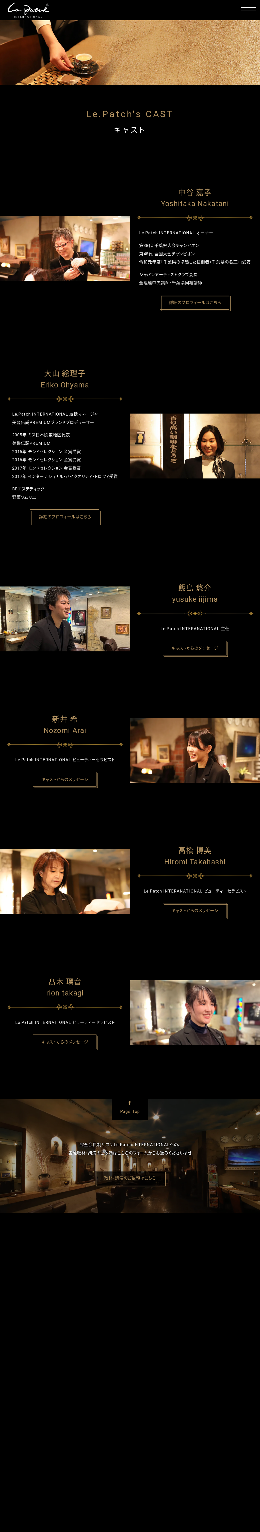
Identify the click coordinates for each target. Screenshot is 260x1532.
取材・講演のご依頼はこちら (130, 1178)
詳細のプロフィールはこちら (195, 302)
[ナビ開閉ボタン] (248, 10)
